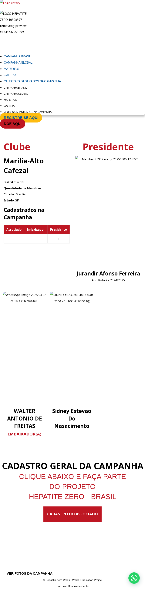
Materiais (11, 68)
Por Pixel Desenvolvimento (73, 585)
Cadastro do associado (72, 513)
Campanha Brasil (17, 56)
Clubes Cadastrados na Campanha (32, 81)
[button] (134, 578)
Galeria (10, 75)
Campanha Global (18, 62)
